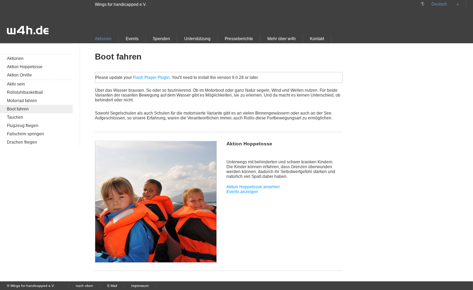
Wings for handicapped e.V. (120, 4)
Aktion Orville (19, 75)
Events (132, 38)
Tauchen (15, 117)
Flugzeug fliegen (22, 125)
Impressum (140, 286)
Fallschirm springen (25, 134)
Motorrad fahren (22, 100)
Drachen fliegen (22, 142)
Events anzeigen (242, 191)
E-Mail (112, 286)
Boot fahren (18, 109)
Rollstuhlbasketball (25, 92)
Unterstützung (197, 38)
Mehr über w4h (281, 38)
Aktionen (103, 38)
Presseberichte (239, 38)
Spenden (161, 38)
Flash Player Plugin (151, 77)
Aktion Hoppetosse (25, 66)
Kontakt (317, 38)
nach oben (84, 286)
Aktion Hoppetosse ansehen (253, 186)
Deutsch (439, 4)
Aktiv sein (16, 84)
